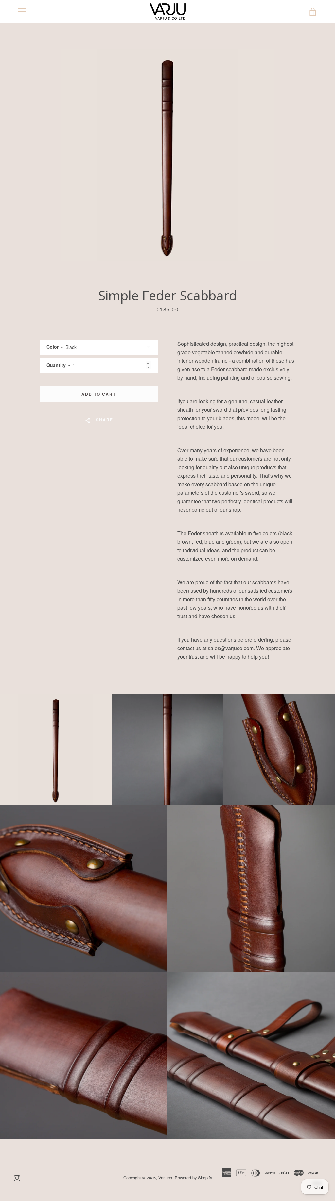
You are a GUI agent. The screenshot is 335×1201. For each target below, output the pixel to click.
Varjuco (165, 1178)
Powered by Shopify (193, 1178)
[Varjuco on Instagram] (17, 1177)
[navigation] (22, 11)
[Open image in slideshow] (167, 155)
